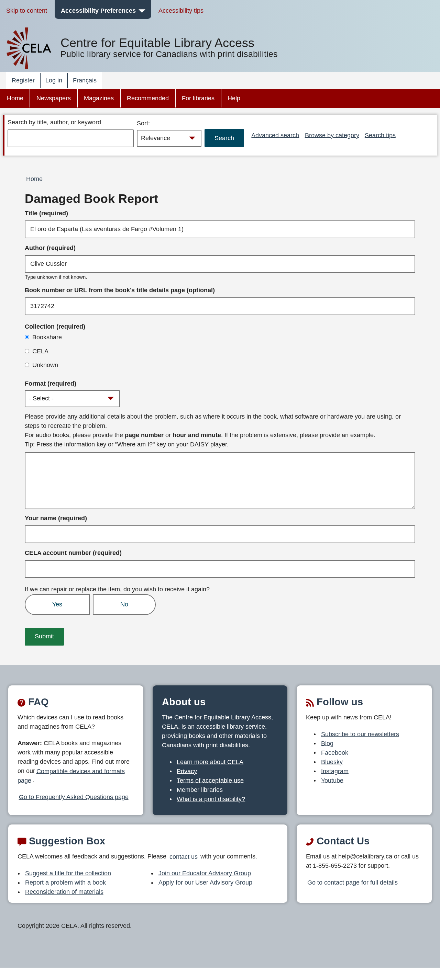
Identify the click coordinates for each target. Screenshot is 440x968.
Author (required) (50, 247)
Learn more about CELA (210, 761)
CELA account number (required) (73, 552)
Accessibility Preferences (98, 10)
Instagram (335, 770)
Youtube (332, 780)
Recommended (148, 98)
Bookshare (47, 337)
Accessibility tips (181, 10)
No (124, 604)
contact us (183, 856)
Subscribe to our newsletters (360, 733)
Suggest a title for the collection (68, 873)
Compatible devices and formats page (71, 775)
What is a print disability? (211, 798)
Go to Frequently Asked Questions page (74, 797)
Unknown (45, 365)
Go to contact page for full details (352, 882)
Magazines (99, 98)
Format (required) (50, 383)
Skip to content (26, 10)
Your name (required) (56, 518)
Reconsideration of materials (64, 891)
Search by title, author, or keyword (54, 122)
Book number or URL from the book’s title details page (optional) (120, 290)
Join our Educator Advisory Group (204, 873)
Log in (53, 80)
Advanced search (275, 135)
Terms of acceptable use (210, 780)
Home (15, 98)
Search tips (380, 135)
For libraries (198, 98)
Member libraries (200, 789)
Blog (327, 743)
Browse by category (332, 135)
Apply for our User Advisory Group (205, 882)
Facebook (334, 752)
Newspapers (53, 98)
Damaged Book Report (91, 199)
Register (23, 80)
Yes (57, 604)
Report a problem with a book (65, 882)
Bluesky (332, 761)
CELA (40, 351)
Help (234, 98)
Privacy (187, 770)
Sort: (143, 123)
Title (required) (46, 213)
